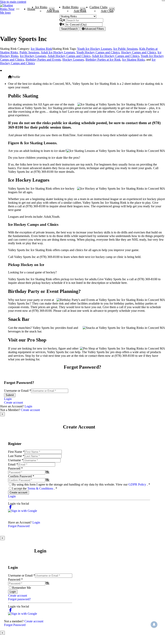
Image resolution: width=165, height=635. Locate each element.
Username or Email (17, 390)
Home (31, 9)
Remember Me (21, 587)
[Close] (163, 0)
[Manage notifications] (154, 624)
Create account (13, 402)
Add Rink (52, 11)
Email (13, 464)
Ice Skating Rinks (133, 59)
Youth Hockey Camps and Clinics (98, 52)
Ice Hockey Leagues (33, 56)
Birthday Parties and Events (43, 59)
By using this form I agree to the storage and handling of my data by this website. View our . (81, 484)
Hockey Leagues (73, 59)
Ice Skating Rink (41, 48)
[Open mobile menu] (17, 9)
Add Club (107, 11)
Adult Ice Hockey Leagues (58, 52)
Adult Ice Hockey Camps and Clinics (115, 56)
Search (69, 28)
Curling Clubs (98, 8)
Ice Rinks (41, 8)
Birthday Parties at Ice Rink (103, 59)
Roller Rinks (70, 8)
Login (8, 399)
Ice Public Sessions (125, 48)
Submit (10, 395)
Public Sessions (29, 52)
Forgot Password (19, 526)
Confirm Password (21, 476)
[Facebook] (10, 507)
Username (15, 460)
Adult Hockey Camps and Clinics (68, 56)
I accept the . (34, 488)
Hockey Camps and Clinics (138, 52)
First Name (16, 451)
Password (15, 468)
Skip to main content (13, 1)
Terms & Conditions (40, 488)
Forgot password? (19, 599)
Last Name (16, 456)
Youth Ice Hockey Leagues (94, 48)
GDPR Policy (137, 484)
